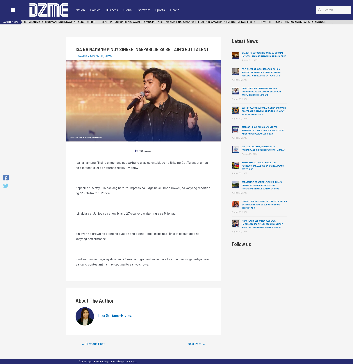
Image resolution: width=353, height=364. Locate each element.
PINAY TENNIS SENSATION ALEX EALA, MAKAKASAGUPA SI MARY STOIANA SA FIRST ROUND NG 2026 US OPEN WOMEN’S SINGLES (262, 224)
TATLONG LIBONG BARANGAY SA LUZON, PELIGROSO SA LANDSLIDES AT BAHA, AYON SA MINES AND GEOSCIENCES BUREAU (263, 130)
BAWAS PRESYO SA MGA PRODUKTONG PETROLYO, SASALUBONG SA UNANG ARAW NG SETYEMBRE (263, 165)
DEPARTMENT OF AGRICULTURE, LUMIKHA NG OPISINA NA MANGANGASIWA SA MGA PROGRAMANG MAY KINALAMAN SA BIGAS (262, 185)
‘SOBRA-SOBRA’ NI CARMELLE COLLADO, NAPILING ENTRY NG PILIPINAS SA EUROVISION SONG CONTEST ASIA (264, 204)
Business (112, 10)
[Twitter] (6, 186)
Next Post (196, 343)
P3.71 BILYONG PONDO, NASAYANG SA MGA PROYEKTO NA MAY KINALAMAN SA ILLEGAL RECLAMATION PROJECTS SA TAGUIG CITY (173, 22)
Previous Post (93, 343)
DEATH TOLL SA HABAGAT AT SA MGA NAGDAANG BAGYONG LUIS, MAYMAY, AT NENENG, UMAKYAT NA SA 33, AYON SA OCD (264, 111)
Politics (95, 10)
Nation (80, 10)
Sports (160, 10)
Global (127, 10)
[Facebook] (6, 178)
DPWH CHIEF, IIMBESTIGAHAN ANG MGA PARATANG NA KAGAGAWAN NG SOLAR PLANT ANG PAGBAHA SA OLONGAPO (262, 91)
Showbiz (144, 10)
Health (174, 10)
